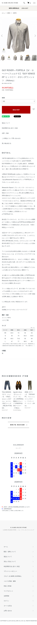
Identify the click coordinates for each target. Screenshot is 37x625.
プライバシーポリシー (10, 571)
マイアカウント (8, 591)
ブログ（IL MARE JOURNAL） (13, 576)
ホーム (3, 13)
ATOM (9, 586)
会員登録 (6, 596)
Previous (2, 36)
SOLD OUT (16, 110)
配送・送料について (10, 551)
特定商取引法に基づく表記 (10, 128)
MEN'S (8, 13)
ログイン (6, 601)
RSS (5, 586)
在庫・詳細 (5, 133)
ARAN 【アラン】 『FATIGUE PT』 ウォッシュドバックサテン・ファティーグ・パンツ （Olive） (30, 399)
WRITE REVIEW (17, 425)
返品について (6, 123)
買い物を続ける (6, 143)
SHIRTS (15, 13)
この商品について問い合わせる (11, 138)
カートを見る (8, 606)
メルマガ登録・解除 (10, 581)
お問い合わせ (8, 611)
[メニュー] (34, 3)
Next (35, 36)
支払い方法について (10, 561)
